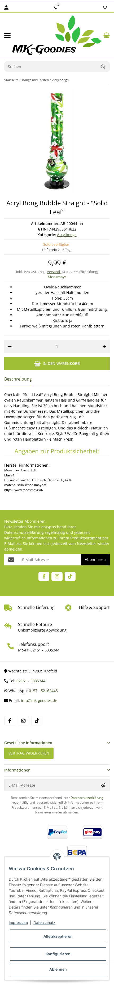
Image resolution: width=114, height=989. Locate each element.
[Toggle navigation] (7, 35)
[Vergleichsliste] (56, 7)
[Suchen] (105, 67)
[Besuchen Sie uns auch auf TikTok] (70, 576)
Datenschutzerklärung (24, 532)
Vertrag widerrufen (28, 753)
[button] (57, 742)
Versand (54, 271)
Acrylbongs (67, 234)
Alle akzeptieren (58, 936)
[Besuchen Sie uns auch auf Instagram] (56, 576)
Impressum (18, 922)
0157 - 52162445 (43, 690)
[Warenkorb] (106, 35)
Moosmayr (57, 276)
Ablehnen (58, 969)
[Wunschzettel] (105, 7)
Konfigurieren (58, 954)
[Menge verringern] (9, 346)
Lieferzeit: (57, 249)
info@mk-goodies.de (39, 700)
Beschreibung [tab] (18, 379)
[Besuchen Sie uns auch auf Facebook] (43, 576)
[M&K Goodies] (57, 35)
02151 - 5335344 (44, 650)
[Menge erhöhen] (104, 346)
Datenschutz (44, 922)
